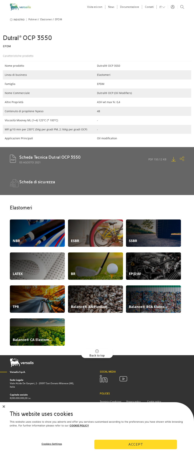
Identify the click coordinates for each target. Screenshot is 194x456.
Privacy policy (133, 401)
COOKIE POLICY (79, 425)
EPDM (58, 19)
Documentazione (129, 7)
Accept (135, 444)
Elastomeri (46, 19)
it (161, 7)
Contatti (149, 7)
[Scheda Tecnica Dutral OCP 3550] (170, 159)
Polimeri (33, 19)
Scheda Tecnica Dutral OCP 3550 (50, 157)
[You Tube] (123, 379)
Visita (94, 7)
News (111, 7)
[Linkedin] (103, 379)
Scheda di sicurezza (37, 181)
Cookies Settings (51, 443)
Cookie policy (154, 401)
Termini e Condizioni (110, 401)
